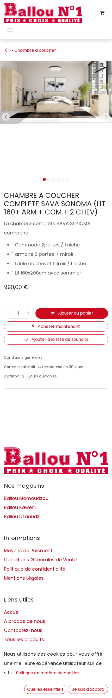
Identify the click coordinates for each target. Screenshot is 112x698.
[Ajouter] (28, 313)
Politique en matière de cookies (47, 673)
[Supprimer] (9, 313)
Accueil (12, 612)
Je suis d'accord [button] (88, 689)
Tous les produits (24, 639)
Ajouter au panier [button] (75, 313)
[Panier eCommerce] (102, 13)
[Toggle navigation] (10, 29)
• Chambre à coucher (33, 50)
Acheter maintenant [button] (58, 326)
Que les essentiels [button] (45, 689)
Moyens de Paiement (28, 550)
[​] (56, 460)
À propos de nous (24, 621)
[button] (5, 117)
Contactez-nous (23, 630)
